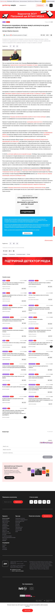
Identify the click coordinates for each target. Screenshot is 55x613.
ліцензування (12, 254)
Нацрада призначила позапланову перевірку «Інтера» (12, 331)
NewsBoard (4, 527)
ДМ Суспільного (16, 1)
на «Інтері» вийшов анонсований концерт (19, 154)
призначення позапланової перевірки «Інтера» (24, 65)
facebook (4, 545)
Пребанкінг (5, 524)
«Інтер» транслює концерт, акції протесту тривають (38, 366)
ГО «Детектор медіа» (50, 1)
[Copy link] (17, 46)
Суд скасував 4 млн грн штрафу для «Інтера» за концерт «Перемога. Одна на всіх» (13, 283)
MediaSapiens (10, 1)
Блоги (30, 293)
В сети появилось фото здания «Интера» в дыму (13, 386)
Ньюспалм (4, 539)
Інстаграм (4, 549)
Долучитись (27, 233)
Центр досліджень (23, 1)
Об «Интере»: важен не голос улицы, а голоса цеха (14, 342)
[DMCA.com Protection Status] (22, 596)
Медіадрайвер (5, 525)
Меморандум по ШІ (19, 521)
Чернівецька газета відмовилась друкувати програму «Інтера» (12, 308)
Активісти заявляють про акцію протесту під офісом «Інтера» (12, 399)
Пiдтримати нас (47, 516)
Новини (8, 22)
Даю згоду (27, 610)
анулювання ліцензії (21, 254)
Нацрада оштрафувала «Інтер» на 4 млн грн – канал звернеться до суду (14, 296)
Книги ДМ (17, 522)
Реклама (17, 524)
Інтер (29, 254)
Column (35, 317)
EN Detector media (38, 1)
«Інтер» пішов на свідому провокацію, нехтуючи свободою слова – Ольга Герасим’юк (40, 331)
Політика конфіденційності (21, 519)
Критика (30, 317)
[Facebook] (10, 46)
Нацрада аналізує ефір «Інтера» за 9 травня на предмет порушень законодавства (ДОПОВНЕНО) (14, 354)
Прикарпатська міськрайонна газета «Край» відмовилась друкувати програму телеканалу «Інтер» (39, 309)
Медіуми (4, 540)
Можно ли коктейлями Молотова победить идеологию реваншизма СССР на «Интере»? (39, 354)
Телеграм (4, 548)
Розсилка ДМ (18, 530)
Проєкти (5, 516)
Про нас (17, 516)
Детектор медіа (4, 1)
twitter (3, 546)
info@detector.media (16, 569)
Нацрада (5, 254)
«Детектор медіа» (49, 240)
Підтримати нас (19, 527)
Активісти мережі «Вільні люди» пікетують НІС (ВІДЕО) (13, 377)
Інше (35, 340)
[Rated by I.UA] (33, 596)
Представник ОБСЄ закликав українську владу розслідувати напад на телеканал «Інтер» (13, 320)
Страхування (40, 5)
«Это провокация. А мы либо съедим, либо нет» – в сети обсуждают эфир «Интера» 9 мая (40, 343)
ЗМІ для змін (5, 522)
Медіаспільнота (6, 317)
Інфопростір (31, 280)
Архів (16, 531)
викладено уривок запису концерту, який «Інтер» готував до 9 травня (25, 93)
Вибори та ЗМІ (5, 531)
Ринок (4, 22)
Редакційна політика (20, 518)
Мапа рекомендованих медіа (8, 537)
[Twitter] (13, 46)
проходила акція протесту (34, 122)
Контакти (17, 525)
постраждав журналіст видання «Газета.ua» (32, 184)
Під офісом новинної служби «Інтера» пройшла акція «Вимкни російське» (40, 283)
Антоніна (44, 1)
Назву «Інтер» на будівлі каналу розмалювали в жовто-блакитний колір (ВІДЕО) (40, 377)
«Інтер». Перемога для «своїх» (36, 319)
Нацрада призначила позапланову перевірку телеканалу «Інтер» (27, 187)
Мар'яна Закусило (13, 31)
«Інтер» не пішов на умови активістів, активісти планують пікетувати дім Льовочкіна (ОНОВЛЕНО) (14, 366)
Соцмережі (5, 543)
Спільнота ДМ (9, 477)
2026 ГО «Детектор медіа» (18, 571)
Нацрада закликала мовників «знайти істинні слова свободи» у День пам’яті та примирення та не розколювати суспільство (41, 400)
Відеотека (4, 530)
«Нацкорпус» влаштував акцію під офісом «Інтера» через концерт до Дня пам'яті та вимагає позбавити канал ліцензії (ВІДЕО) (41, 388)
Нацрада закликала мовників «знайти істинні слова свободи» (28, 117)
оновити (50, 440)
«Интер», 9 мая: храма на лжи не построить (39, 295)
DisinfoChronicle (31, 1)
